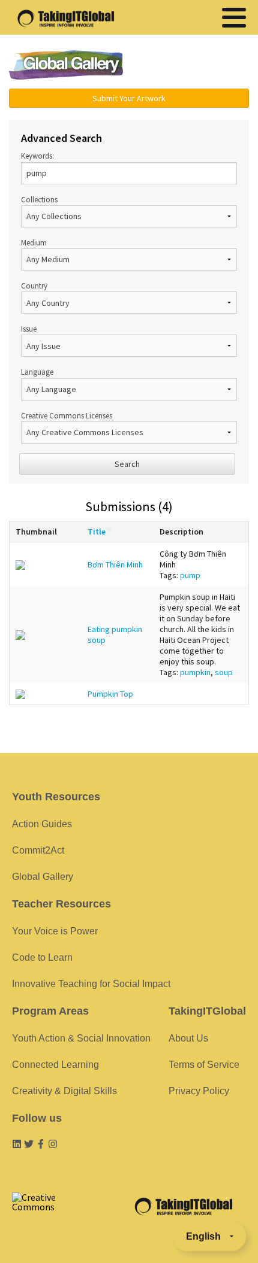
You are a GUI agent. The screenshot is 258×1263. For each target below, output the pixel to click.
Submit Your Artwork (129, 98)
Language (37, 372)
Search (127, 464)
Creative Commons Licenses (66, 415)
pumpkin (195, 672)
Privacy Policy (199, 1091)
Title (97, 531)
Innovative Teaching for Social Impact (91, 984)
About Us (188, 1038)
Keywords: (37, 155)
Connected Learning (55, 1064)
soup (224, 672)
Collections (39, 199)
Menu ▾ (195, 65)
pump (190, 575)
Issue (29, 328)
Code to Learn (42, 957)
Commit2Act (38, 850)
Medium (34, 242)
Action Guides (42, 824)
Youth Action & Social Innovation (81, 1038)
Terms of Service (204, 1064)
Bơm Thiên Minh (115, 564)
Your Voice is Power (55, 931)
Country (34, 285)
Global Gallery (66, 65)
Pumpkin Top (110, 693)
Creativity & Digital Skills (64, 1091)
